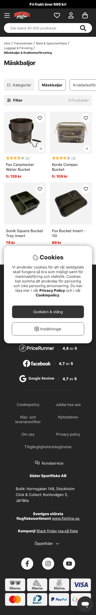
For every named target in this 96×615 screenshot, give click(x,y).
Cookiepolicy (47, 295)
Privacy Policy (52, 290)
